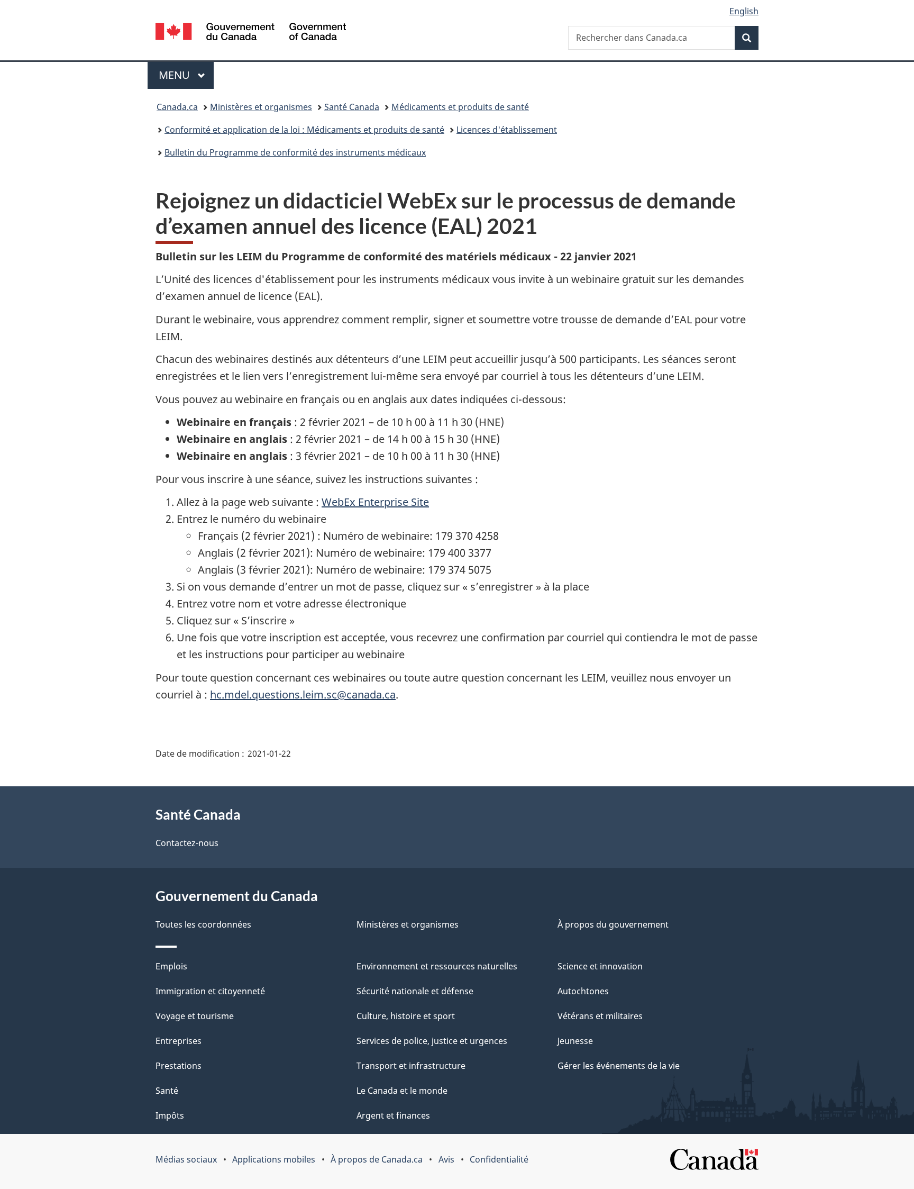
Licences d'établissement (506, 129)
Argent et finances (393, 1115)
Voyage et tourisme (195, 1016)
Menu (186, 75)
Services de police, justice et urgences (432, 1041)
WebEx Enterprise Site (375, 502)
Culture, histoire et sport (406, 1016)
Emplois (171, 966)
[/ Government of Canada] (251, 33)
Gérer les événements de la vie (618, 1066)
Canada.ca (177, 107)
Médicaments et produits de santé (460, 107)
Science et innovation (600, 966)
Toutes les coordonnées (203, 924)
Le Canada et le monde (402, 1090)
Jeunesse (575, 1041)
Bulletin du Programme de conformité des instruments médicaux (295, 152)
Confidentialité (499, 1159)
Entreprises (179, 1041)
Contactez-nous (187, 843)
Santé (167, 1090)
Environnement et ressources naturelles (437, 966)
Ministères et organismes (261, 107)
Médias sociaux (186, 1159)
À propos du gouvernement (613, 924)
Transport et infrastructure (411, 1066)
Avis (446, 1159)
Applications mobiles (273, 1159)
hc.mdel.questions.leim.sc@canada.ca (303, 694)
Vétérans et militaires (600, 1016)
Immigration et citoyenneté (210, 991)
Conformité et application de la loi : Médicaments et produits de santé (304, 129)
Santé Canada (351, 107)
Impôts (170, 1115)
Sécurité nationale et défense (415, 991)
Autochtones (583, 991)
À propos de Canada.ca (377, 1159)
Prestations (179, 1066)
